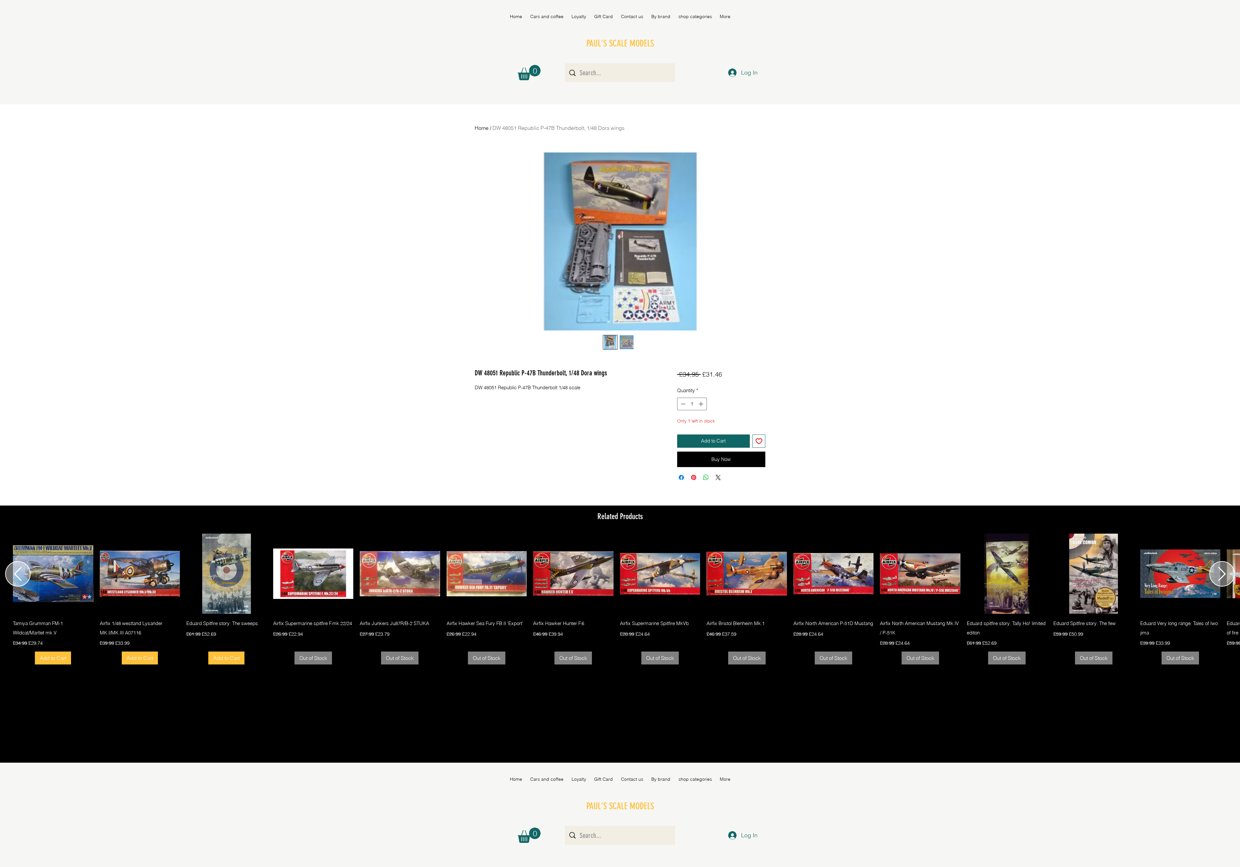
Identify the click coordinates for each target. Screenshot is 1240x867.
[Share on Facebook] (681, 477)
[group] (620, 599)
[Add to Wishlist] (759, 441)
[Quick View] (53, 574)
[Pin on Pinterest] (694, 477)
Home (482, 128)
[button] (660, 16)
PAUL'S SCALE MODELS (620, 43)
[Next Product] (1222, 574)
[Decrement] (682, 404)
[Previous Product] (18, 574)
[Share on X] (718, 477)
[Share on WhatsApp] (706, 477)
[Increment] (701, 404)
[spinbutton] (692, 404)
